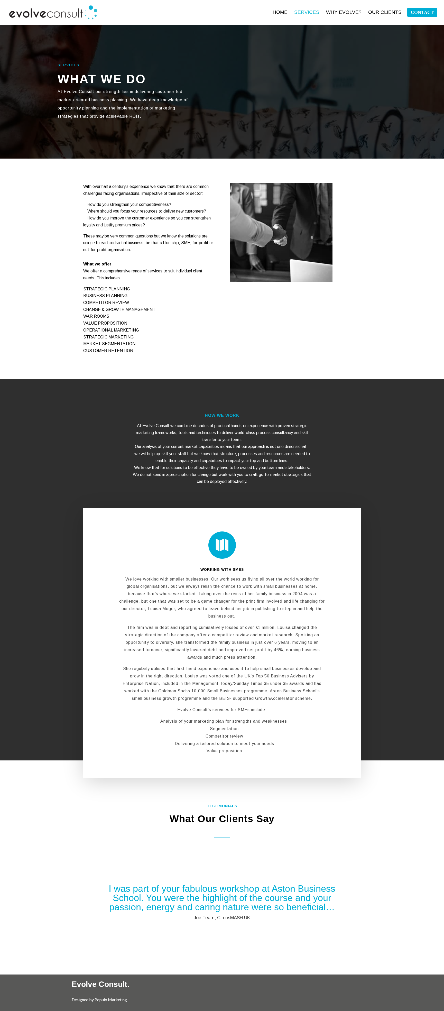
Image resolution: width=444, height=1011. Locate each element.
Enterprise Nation (141, 683)
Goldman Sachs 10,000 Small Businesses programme (212, 691)
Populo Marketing (111, 999)
